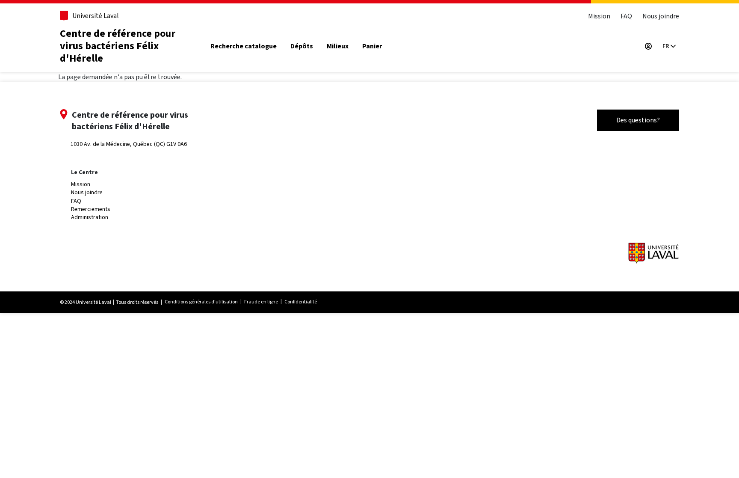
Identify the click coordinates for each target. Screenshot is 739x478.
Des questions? (638, 120)
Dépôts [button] (301, 46)
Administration (89, 217)
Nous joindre (660, 16)
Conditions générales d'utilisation (201, 301)
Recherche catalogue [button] (243, 46)
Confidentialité (300, 301)
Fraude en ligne (261, 301)
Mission (599, 16)
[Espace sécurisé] (648, 46)
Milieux (338, 46)
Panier (372, 46)
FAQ (626, 16)
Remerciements (90, 209)
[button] (669, 46)
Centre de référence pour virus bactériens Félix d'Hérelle (117, 46)
